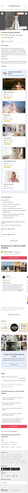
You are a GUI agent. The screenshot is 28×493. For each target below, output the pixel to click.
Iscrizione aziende (21, 460)
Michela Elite (7, 115)
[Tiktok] (16, 476)
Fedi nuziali (19, 447)
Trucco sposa (14, 444)
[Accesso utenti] (26, 6)
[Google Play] (15, 470)
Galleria (23, 27)
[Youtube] (14, 476)
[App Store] (5, 470)
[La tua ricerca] (2, 13)
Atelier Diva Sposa (9, 92)
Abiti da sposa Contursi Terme (7, 386)
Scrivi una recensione (14, 258)
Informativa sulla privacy (6, 456)
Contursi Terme (9, 9)
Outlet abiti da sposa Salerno (17, 384)
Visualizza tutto (14, 240)
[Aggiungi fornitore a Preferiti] (26, 13)
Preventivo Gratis (14, 426)
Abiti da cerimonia (13, 442)
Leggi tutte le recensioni (13, 314)
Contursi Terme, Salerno (8, 37)
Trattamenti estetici (5, 447)
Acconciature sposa (5, 444)
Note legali (8, 454)
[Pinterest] (8, 476)
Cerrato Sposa (7, 138)
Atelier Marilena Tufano (10, 161)
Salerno (3, 9)
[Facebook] (2, 476)
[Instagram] (11, 476)
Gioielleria (13, 447)
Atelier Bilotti (14, 431)
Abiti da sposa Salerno (5, 384)
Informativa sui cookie (17, 456)
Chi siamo (3, 462)
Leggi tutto (4, 66)
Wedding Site (23, 462)
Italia (5, 482)
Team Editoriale (10, 462)
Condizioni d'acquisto (17, 454)
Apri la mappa (22, 378)
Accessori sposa (4, 442)
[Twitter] (5, 476)
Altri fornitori (14, 364)
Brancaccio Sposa (8, 184)
